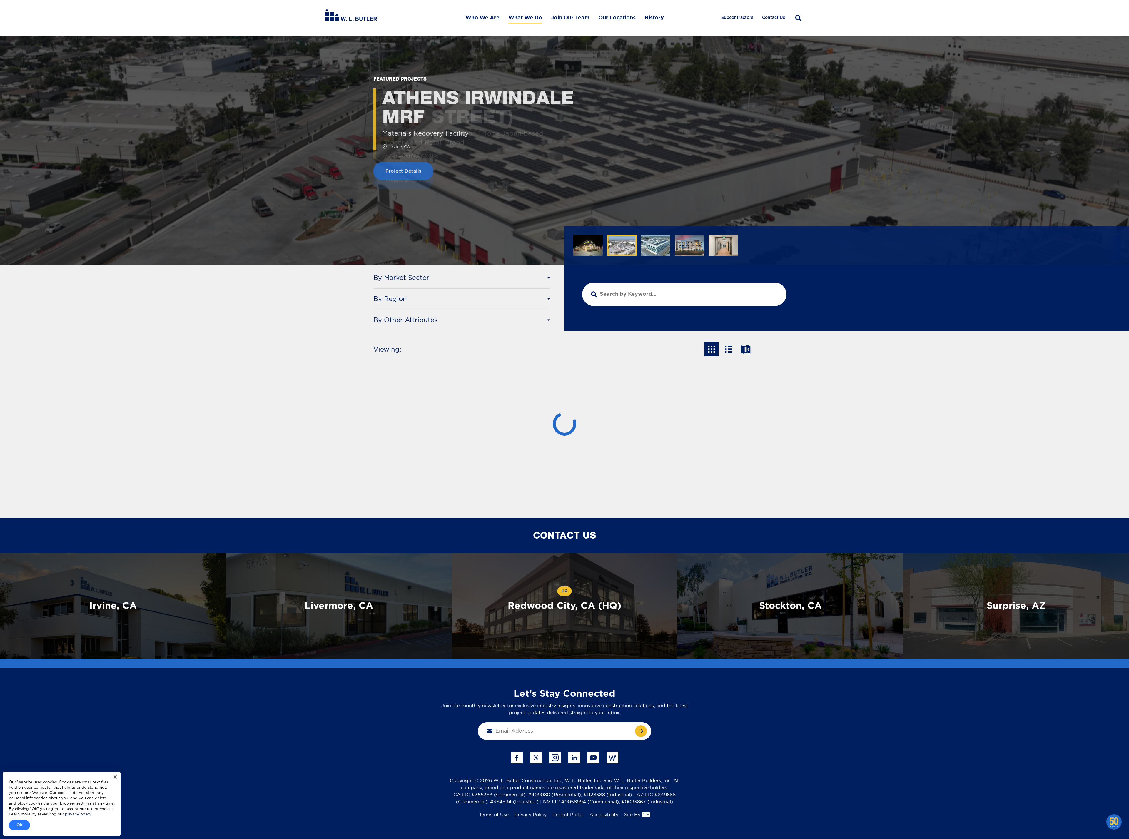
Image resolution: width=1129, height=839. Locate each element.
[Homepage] (351, 18)
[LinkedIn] (574, 757)
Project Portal (568, 815)
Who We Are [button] (482, 17)
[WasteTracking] (612, 757)
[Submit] (641, 731)
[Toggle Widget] (1114, 822)
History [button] (654, 17)
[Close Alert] (115, 776)
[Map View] (746, 349)
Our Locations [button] (617, 17)
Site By (632, 815)
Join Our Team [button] (570, 17)
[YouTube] (593, 757)
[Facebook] (517, 757)
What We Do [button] (525, 17)
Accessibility (603, 815)
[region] (846, 247)
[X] (536, 757)
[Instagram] (555, 757)
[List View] (729, 349)
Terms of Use (494, 815)
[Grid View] (711, 349)
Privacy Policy (531, 815)
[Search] (798, 18)
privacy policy (78, 814)
